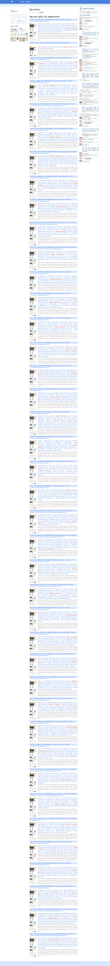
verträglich (55, 114)
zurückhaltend (41, 707)
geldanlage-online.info (85, 79)
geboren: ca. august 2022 (54, 544)
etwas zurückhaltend (60, 802)
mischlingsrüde (57, 25)
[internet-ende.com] (26, 31)
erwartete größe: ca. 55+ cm (71, 155)
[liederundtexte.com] (15, 41)
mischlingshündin (50, 116)
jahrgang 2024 (48, 619)
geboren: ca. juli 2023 (67, 328)
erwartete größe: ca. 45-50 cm (63, 473)
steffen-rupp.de (84, 28)
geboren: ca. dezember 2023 (52, 572)
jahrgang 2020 (46, 521)
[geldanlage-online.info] (23, 36)
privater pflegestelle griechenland (45, 159)
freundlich (69, 85)
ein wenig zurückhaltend (51, 234)
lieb (76, 25)
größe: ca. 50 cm (73, 234)
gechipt (44, 23)
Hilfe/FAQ (28, 1)
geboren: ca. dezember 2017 (62, 942)
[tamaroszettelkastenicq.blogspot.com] (18, 31)
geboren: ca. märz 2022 (60, 132)
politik (23, 21)
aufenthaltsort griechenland (58, 662)
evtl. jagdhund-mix (55, 420)
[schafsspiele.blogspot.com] (26, 41)
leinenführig (72, 941)
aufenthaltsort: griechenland (53, 108)
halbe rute (58, 822)
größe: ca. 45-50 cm (71, 427)
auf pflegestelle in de (63, 825)
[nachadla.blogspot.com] (20, 31)
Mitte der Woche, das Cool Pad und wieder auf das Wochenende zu (90, 108)
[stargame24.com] (12, 41)
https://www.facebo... (89, 104)
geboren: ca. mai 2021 (63, 234)
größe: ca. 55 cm (50, 259)
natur (16, 21)
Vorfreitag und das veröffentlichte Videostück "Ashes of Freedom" (90, 84)
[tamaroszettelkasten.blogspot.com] (12, 31)
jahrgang (47, 420)
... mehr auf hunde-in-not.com (70, 55)
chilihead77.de (84, 53)
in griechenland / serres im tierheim (59, 111)
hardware (14, 17)
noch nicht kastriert (73, 159)
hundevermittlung (19, 17)
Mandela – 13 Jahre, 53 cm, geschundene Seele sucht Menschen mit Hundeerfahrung (50, 42)
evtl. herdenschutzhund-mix (66, 30)
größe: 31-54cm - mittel (53, 46)
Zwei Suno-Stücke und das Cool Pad (90, 129)
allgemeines (14, 14)
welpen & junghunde (54, 160)
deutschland (74, 417)
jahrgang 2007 (45, 46)
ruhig (46, 25)
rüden (67, 27)
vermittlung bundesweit (72, 420)
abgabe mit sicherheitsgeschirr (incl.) (68, 63)
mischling (51, 25)
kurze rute (71, 596)
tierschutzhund (41, 27)
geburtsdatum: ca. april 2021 (44, 417)
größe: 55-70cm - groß (53, 31)
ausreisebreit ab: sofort (68, 302)
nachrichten (12, 21)
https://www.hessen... (88, 100)
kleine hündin (65, 773)
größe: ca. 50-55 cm (67, 331)
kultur (21, 19)
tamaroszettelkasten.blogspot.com (87, 25)
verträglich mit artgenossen (71, 28)
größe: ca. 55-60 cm (49, 27)
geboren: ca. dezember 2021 (48, 251)
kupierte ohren (65, 596)
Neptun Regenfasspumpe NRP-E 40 (90, 74)
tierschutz (40, 424)
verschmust (40, 23)
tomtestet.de (84, 133)
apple (21, 14)
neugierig (60, 183)
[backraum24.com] (15, 36)
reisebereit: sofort (41, 658)
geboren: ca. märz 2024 (43, 611)
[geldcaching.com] (18, 36)
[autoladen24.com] (26, 36)
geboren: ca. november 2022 (54, 211)
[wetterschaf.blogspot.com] (23, 41)
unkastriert (44, 228)
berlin (24, 14)
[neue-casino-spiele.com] (18, 41)
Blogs (22, 1)
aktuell (11, 14)
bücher (26, 14)
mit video (49, 23)
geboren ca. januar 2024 (43, 727)
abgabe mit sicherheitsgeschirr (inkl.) (68, 425)
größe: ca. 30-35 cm (55, 773)
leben (23, 19)
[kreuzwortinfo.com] (23, 31)
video (39, 30)
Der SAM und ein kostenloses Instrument (90, 33)
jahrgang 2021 (69, 114)
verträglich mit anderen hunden (68, 25)
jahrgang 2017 (53, 374)
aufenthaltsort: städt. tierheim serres (57, 28)
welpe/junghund (52, 165)
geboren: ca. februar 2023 (50, 162)
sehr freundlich (71, 750)
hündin (62, 422)
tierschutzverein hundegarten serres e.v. (47, 422)
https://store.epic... (88, 57)
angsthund (43, 48)
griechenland (63, 420)
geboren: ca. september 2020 (51, 519)
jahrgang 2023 (41, 66)
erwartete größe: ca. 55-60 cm (52, 725)
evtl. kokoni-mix (74, 468)
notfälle (39, 46)
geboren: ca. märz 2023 (47, 70)
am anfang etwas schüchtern (48, 323)
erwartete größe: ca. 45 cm (47, 825)
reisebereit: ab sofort (60, 666)
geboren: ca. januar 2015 (46, 30)
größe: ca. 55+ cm (73, 710)
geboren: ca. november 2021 (52, 685)
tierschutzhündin (47, 425)
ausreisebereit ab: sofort (51, 65)
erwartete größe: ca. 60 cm (68, 918)
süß (47, 132)
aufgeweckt (71, 68)
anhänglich (40, 425)
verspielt (75, 66)
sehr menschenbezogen (63, 519)
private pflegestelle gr (50, 93)
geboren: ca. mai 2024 (47, 643)
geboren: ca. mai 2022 (62, 280)
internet (18, 19)
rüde (71, 27)
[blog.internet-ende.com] (12, 36)
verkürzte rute (63, 725)
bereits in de (60, 417)
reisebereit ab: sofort (42, 108)
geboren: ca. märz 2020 (70, 666)
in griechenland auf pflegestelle (45, 514)
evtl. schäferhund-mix (72, 377)
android (18, 14)
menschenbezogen (71, 89)
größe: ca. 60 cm (60, 70)
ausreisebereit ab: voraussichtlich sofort (46, 427)
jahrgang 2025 (50, 830)
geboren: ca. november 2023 (58, 346)
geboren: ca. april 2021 (64, 108)
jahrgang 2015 (46, 28)
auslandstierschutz (60, 23)
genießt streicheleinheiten (70, 514)
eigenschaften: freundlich (70, 23)
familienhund (49, 66)
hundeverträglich (57, 27)
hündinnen (48, 111)
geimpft (59, 31)
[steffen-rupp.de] (20, 41)
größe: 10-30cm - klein (57, 776)
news (19, 21)
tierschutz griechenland (48, 424)
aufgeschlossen (74, 424)
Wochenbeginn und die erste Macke (90, 148)
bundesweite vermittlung (52, 61)
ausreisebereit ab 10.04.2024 (58, 567)
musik (26, 19)
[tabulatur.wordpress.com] (15, 31)
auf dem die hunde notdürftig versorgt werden (54, 257)
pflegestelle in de (62, 419)
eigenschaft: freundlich (42, 211)
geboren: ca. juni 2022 (43, 705)
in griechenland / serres (52, 229)
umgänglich (75, 233)
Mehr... (11, 9)
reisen (26, 21)
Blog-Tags (16, 1)
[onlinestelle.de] (20, 36)
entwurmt (63, 27)
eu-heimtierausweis (63, 66)
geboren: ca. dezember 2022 (51, 185)
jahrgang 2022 (74, 93)
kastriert (53, 23)
